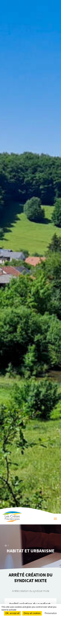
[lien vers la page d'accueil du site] (6, 545)
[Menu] (55, 519)
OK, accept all (12, 613)
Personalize (51, 613)
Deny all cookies (32, 613)
